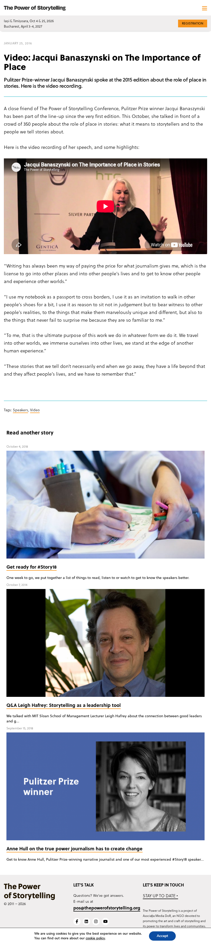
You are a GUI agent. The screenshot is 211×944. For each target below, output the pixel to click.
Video (35, 410)
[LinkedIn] (86, 921)
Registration (192, 23)
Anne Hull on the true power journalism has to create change (74, 848)
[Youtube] (105, 921)
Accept (162, 935)
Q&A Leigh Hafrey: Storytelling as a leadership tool (63, 704)
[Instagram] (96, 921)
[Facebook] (77, 921)
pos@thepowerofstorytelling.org (106, 908)
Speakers (20, 410)
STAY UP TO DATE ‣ (160, 896)
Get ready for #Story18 (31, 566)
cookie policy (95, 938)
